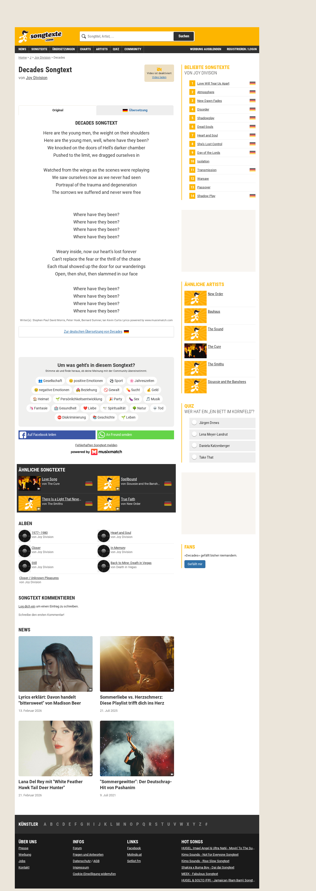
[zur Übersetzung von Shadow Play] (253, 196)
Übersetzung (138, 110)
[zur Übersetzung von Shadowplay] (253, 118)
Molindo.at (134, 854)
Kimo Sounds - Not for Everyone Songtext (209, 854)
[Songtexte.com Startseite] (42, 37)
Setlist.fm (134, 861)
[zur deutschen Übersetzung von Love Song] (89, 483)
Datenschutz (82, 861)
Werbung (25, 854)
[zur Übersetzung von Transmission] (253, 170)
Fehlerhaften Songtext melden (96, 445)
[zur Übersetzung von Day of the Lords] (253, 152)
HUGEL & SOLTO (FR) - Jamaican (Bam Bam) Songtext (219, 880)
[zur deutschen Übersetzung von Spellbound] (168, 483)
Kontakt (24, 867)
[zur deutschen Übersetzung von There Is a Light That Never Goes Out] (89, 503)
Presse (23, 848)
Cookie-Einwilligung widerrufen (94, 874)
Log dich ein (27, 606)
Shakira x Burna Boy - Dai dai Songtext (207, 867)
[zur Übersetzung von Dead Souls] (253, 126)
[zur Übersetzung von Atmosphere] (253, 92)
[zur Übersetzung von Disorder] (253, 109)
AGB (96, 861)
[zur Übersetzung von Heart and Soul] (253, 135)
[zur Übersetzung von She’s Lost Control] (253, 144)
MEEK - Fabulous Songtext (199, 874)
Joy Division (36, 77)
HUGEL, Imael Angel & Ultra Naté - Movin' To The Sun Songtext (224, 848)
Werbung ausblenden (205, 49)
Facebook (134, 848)
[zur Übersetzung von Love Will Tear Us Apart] (253, 83)
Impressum (81, 867)
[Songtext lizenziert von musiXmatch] (96, 451)
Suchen (183, 36)
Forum (77, 848)
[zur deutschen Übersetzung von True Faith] (168, 503)
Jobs (22, 861)
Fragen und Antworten (88, 854)
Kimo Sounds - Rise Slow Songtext (205, 861)
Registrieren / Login (242, 49)
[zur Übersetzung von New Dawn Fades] (253, 100)
